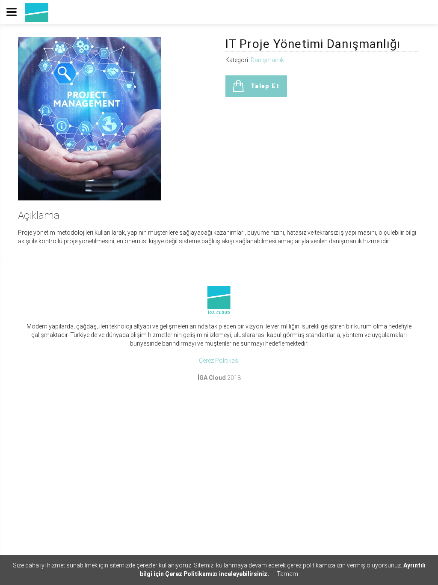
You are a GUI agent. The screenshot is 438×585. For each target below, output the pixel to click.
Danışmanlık (267, 60)
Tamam (287, 573)
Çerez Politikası (219, 360)
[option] (89, 118)
